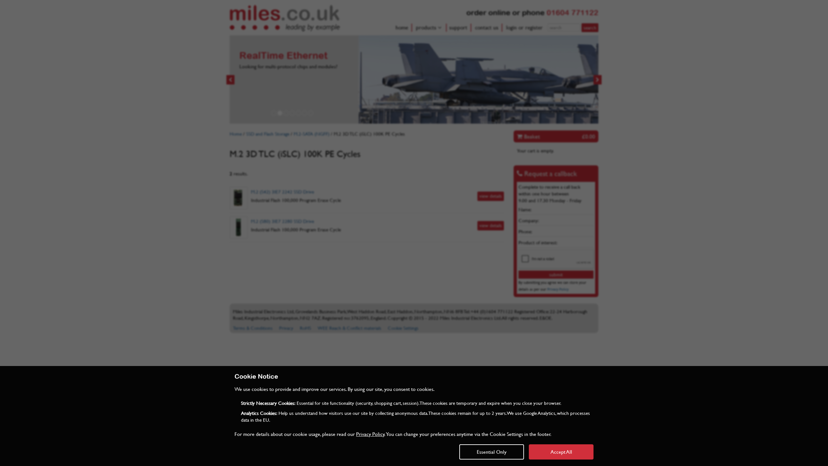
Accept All (561, 451)
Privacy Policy (370, 434)
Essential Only (492, 451)
